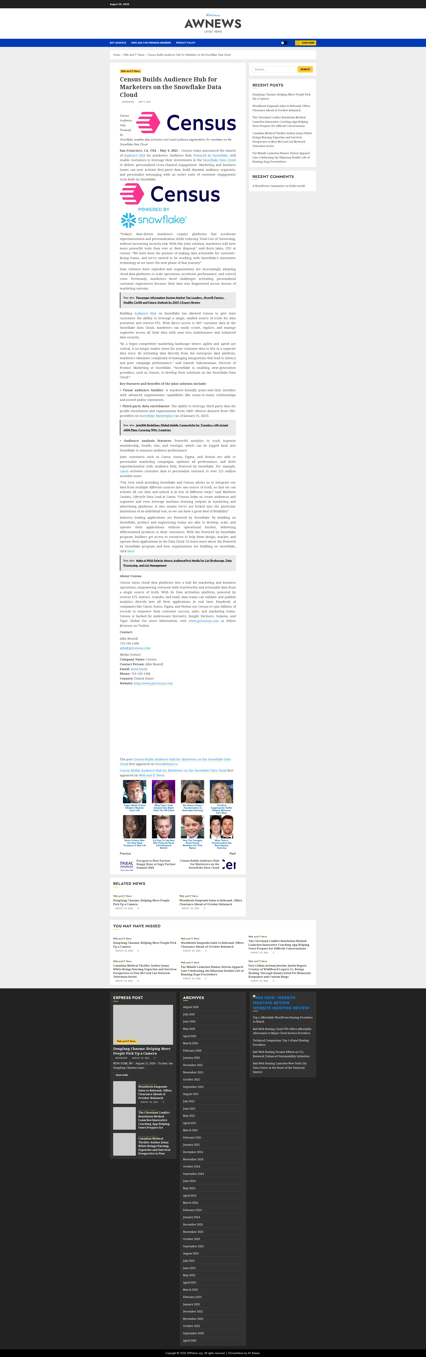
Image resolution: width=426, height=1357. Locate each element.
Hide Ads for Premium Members (151, 42)
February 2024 (192, 1210)
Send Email (139, 669)
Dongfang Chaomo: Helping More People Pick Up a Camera (141, 902)
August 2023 (191, 1253)
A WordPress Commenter (268, 186)
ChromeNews (235, 1353)
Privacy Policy (185, 42)
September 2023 (193, 1246)
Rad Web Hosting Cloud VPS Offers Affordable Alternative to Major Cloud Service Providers (282, 1031)
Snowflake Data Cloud (219, 160)
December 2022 (193, 1311)
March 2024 (190, 1203)
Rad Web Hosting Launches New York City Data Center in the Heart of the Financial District (280, 1068)
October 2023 (191, 1239)
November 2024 (193, 1159)
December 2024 (193, 1152)
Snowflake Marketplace (157, 416)
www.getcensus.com (204, 621)
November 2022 (193, 1319)
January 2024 (191, 1217)
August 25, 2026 (124, 908)
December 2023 (193, 1224)
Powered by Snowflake (211, 155)
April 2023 (189, 1282)
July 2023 (189, 1261)
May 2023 (189, 1275)
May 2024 (189, 1188)
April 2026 (189, 1036)
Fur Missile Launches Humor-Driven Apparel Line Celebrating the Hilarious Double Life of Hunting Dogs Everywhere (281, 157)
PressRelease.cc (166, 764)
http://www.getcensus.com (153, 683)
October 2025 (191, 1079)
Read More (122, 1075)
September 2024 (193, 1174)
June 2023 (189, 1268)
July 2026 (189, 1014)
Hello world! (297, 186)
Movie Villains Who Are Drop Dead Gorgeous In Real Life (134, 843)
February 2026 (192, 1050)
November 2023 (193, 1232)
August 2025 (191, 1094)
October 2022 (191, 1326)
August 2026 (191, 1007)
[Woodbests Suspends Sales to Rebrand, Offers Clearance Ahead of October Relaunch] (124, 1092)
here (130, 551)
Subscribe (308, 42)
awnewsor (128, 102)
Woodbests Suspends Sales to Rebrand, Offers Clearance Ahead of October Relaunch (210, 902)
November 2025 (193, 1072)
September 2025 (193, 1087)
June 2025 (189, 1108)
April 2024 (189, 1195)
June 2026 (189, 1021)
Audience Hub (134, 155)
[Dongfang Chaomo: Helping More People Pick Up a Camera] (143, 1025)
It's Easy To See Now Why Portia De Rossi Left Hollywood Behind (163, 844)
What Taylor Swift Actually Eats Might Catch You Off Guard (163, 808)
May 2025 (189, 1116)
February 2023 (192, 1297)
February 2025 (192, 1137)
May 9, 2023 (145, 102)
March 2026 (190, 1043)
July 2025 (189, 1101)
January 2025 (191, 1144)
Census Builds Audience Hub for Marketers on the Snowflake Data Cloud (173, 770)
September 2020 (193, 1333)
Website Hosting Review (281, 1008)
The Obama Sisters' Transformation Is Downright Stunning (192, 808)
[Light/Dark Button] (284, 43)
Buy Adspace (118, 42)
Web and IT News (130, 71)
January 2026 (191, 1058)
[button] (291, 43)
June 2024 (189, 1181)
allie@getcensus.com (135, 648)
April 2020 (189, 1340)
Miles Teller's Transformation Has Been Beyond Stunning (222, 844)
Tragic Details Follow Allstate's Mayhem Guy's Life (134, 808)
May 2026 (189, 1029)
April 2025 (189, 1123)
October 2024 (191, 1166)
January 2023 (191, 1304)
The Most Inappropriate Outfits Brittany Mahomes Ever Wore (221, 809)
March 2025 (190, 1130)
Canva (124, 471)
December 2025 (193, 1065)
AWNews (213, 23)
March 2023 (190, 1289)
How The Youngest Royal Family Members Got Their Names (193, 844)
